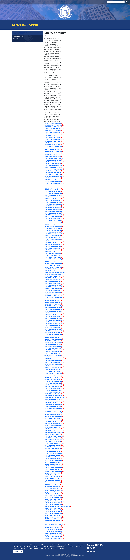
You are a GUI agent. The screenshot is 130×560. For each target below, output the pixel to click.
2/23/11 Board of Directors (52, 515)
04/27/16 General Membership (53, 323)
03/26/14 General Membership (53, 404)
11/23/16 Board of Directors (52, 300)
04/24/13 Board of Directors (53, 438)
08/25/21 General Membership (53, 125)
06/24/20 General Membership (54, 169)
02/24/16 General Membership (53, 331)
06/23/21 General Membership (53, 132)
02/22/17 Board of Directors (53, 292)
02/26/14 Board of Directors (53, 406)
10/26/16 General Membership (53, 306)
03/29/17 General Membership (53, 290)
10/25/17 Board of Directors (53, 265)
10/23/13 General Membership (53, 420)
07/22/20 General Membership (53, 165)
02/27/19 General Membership (53, 218)
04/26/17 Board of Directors (53, 285)
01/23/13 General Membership (53, 447)
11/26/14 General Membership (53, 377)
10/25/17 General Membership (53, 267)
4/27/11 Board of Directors (53, 508)
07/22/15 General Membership (53, 353)
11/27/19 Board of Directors (52, 188)
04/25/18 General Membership (53, 248)
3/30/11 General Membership (53, 513)
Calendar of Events (18, 36)
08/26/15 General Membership (53, 350)
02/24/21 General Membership (53, 143)
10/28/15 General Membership (53, 342)
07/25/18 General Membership (53, 241)
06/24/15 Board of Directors (52, 355)
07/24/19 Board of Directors (53, 202)
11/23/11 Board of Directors (52, 485)
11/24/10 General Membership (53, 527)
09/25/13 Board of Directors (53, 422)
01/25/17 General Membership (53, 297)
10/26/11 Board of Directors (53, 488)
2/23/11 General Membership (53, 517)
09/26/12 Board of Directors (53, 455)
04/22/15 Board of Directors (53, 360)
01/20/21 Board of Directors (53, 144)
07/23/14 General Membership (53, 392)
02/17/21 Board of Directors (53, 141)
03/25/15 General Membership (53, 366)
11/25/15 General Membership (53, 339)
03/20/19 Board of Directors (53, 213)
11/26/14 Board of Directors (52, 376)
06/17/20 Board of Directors (53, 167)
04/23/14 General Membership (53, 401)
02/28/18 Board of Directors (53, 253)
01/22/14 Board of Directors (53, 410)
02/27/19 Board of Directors (53, 216)
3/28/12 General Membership (53, 475)
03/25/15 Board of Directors (53, 364)
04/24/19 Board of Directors (53, 209)
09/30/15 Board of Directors (53, 344)
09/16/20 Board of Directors (53, 156)
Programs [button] (41, 2)
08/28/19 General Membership (53, 200)
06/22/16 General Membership (53, 320)
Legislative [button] (31, 2)
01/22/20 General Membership (53, 183)
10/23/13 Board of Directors (53, 418)
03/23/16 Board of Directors (53, 325)
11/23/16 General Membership (53, 302)
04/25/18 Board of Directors (53, 246)
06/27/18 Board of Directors (53, 243)
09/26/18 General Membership (53, 234)
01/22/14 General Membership (53, 412)
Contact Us (63, 2)
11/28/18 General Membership (53, 226)
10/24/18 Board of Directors (53, 228)
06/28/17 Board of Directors (53, 281)
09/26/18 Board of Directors (53, 232)
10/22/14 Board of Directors (52, 379)
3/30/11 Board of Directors (53, 511)
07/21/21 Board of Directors (53, 127)
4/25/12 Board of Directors (52, 469)
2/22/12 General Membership (53, 478)
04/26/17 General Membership (53, 287)
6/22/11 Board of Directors (53, 502)
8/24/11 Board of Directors (53, 495)
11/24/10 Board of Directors (53, 526)
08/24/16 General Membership (53, 313)
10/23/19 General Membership (53, 193)
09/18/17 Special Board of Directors (55, 272)
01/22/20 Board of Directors (53, 181)
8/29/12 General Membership (53, 460)
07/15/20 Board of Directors (53, 163)
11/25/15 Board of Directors (52, 337)
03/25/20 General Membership (53, 176)
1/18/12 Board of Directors (52, 480)
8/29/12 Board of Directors (52, 458)
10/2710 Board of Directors (53, 529)
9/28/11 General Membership (53, 494)
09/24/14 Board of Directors (53, 383)
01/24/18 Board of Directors (53, 257)
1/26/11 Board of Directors (52, 519)
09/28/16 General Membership (53, 309)
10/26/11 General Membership (53, 490)
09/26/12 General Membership (54, 457)
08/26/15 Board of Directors (53, 348)
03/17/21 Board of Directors (53, 137)
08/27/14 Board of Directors (53, 386)
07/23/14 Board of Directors (53, 390)
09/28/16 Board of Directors (53, 307)
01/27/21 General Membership (53, 146)
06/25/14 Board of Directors (52, 394)
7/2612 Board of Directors (52, 462)
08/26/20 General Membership (54, 162)
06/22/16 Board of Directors (53, 318)
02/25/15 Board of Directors (53, 367)
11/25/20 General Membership (53, 151)
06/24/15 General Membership (53, 357)
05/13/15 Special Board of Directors (55, 359)
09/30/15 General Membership (53, 346)
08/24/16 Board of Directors (53, 311)
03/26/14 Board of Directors (53, 403)
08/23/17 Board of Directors (53, 274)
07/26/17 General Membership (53, 279)
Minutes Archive (18, 40)
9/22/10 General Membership (53, 535)
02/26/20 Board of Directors (53, 178)
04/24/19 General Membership (53, 211)
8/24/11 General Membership (53, 497)
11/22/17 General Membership (53, 263)
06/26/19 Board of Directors (53, 206)
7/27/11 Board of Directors (53, 499)
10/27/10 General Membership (53, 531)
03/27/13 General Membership (53, 439)
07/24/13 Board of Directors (53, 429)
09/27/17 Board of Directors (53, 269)
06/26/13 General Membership (54, 432)
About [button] (5, 2)
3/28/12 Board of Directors (53, 473)
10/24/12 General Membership (53, 453)
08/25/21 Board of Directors (53, 123)
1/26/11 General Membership (53, 520)
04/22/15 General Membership (53, 362)
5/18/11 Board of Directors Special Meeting (57, 506)
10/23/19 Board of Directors (53, 191)
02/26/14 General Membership (53, 408)
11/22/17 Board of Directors (52, 262)
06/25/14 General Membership (53, 395)
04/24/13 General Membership (54, 436)
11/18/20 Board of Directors (52, 149)
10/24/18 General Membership (53, 230)
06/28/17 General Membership (53, 283)
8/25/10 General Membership (53, 538)
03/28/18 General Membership (53, 252)
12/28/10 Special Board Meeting (54, 524)
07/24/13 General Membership (53, 431)
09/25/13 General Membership (53, 423)
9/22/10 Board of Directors (53, 533)
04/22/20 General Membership (54, 172)
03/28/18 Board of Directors (53, 250)
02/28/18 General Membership (53, 255)
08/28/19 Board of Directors (53, 198)
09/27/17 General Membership (53, 270)
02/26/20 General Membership (54, 179)
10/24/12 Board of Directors (53, 451)
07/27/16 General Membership (53, 316)
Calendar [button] (22, 2)
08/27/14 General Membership (53, 388)
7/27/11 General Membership (53, 501)
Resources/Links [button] (52, 2)
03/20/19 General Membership (53, 215)
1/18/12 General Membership (53, 482)
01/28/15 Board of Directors (53, 371)
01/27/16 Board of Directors (53, 332)
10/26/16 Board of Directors (53, 304)
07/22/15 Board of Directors (53, 351)
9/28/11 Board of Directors (52, 492)
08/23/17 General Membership (53, 276)
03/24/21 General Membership (53, 139)
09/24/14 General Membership (53, 385)
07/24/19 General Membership (53, 204)
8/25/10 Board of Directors (53, 536)
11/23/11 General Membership (53, 486)
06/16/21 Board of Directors (53, 130)
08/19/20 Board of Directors (53, 160)
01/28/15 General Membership (53, 373)
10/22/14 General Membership (53, 381)
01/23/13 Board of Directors (53, 448)
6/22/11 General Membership (53, 504)
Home (97, 551)
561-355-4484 (62, 556)
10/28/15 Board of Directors (53, 341)
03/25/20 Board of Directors (53, 174)
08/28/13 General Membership (53, 427)
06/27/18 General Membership (53, 244)
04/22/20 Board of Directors (53, 171)
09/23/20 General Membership (54, 158)
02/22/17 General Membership (53, 294)
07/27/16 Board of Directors (53, 314)
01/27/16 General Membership (53, 334)
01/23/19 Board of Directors (53, 220)
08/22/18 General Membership (53, 237)
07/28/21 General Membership (53, 128)
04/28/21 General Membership (53, 135)
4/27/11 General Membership (53, 510)
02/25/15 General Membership (53, 369)
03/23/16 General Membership (53, 327)
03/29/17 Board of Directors (53, 288)
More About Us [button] (18, 551)
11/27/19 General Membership (53, 190)
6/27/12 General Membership (53, 467)
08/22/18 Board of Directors (53, 235)
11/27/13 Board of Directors (52, 414)
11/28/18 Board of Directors (52, 225)
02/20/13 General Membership (53, 443)
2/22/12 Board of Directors (53, 476)
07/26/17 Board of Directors (53, 278)
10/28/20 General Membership (53, 154)
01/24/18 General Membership (53, 259)
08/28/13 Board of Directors (53, 425)
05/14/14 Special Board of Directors (55, 397)
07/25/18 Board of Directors (53, 239)
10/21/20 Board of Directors (53, 153)
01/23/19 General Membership (53, 222)
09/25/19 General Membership (53, 197)
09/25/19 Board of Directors (53, 195)
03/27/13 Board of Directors (53, 441)
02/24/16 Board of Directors (53, 329)
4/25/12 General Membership (53, 471)
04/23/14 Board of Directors (53, 399)
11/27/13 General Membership (53, 416)
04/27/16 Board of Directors (53, 322)
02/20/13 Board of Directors (53, 445)
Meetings (15, 38)
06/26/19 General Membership (53, 207)
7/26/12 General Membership (53, 464)
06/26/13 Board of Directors (53, 434)
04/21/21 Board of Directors (53, 134)
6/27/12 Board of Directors (52, 466)
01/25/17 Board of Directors (53, 296)
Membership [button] (13, 2)
